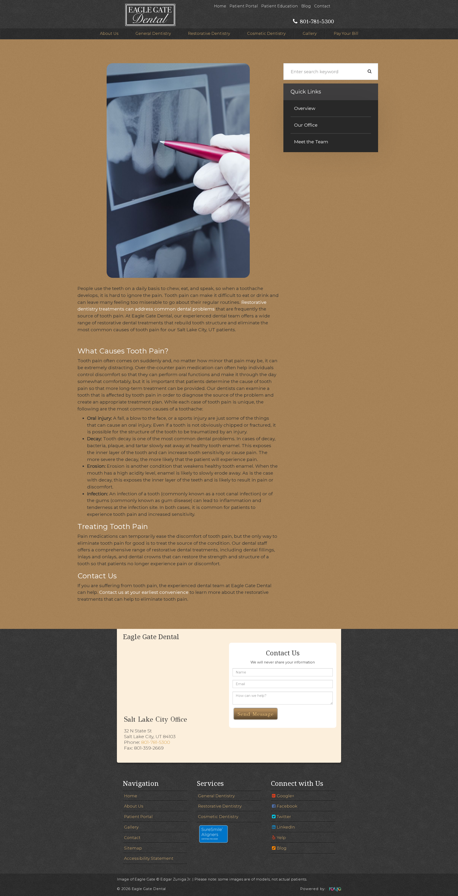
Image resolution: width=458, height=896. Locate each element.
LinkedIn (286, 826)
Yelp (281, 837)
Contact (322, 6)
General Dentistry (153, 33)
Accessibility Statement (148, 858)
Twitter (284, 816)
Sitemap (133, 847)
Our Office (305, 125)
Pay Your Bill (346, 33)
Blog (306, 6)
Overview (304, 108)
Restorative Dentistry (209, 33)
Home (220, 6)
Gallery (310, 33)
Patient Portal (243, 6)
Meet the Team (311, 142)
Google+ (285, 795)
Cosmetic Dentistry (266, 33)
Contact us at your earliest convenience (143, 592)
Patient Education (279, 6)
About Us (109, 33)
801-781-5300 (155, 742)
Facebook (287, 805)
